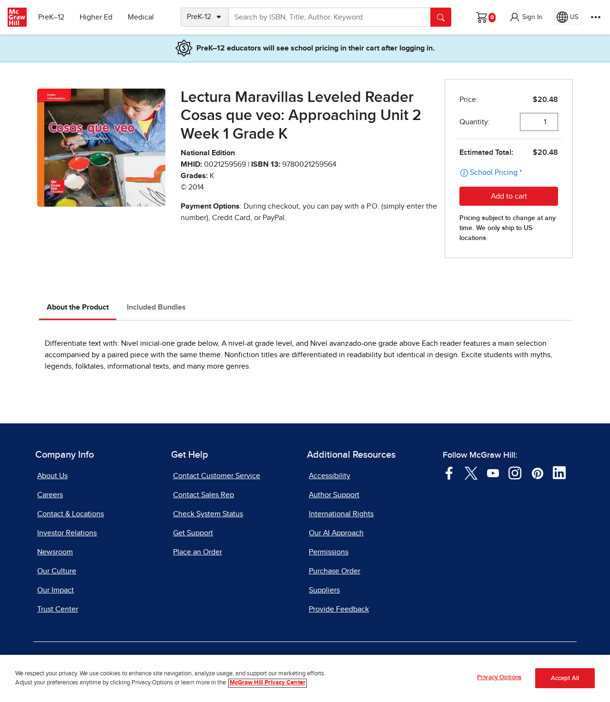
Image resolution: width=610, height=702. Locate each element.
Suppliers (324, 590)
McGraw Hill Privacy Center (267, 683)
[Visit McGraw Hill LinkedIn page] (559, 472)
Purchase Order (334, 571)
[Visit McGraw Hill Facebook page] (449, 472)
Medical (141, 17)
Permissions (328, 552)
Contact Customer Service (216, 476)
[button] (525, 17)
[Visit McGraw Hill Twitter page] (471, 472)
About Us (52, 476)
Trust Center (57, 609)
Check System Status (208, 514)
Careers (50, 495)
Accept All (565, 678)
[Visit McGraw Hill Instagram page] (514, 472)
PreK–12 (51, 17)
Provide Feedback (339, 609)
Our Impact (55, 590)
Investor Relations (67, 533)
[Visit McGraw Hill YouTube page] (493, 472)
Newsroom (55, 552)
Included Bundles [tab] (156, 307)
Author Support (334, 495)
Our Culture (56, 571)
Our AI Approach (336, 533)
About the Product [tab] (78, 307)
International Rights (341, 514)
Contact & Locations (70, 514)
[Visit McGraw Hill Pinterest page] (537, 472)
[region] (305, 678)
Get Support (193, 533)
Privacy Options (499, 677)
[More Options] (595, 17)
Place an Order (197, 552)
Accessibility (329, 476)
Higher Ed (96, 17)
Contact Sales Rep (203, 495)
